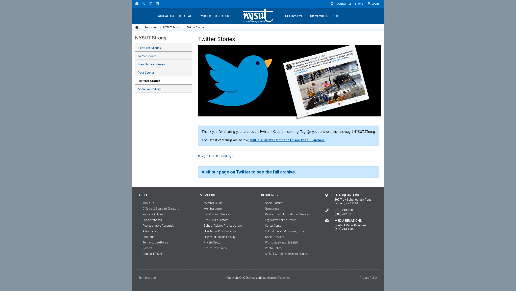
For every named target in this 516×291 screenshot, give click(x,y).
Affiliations (149, 231)
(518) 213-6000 (344, 210)
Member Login (213, 208)
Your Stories (146, 72)
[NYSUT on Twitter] (142, 3)
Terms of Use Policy (155, 242)
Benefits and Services (217, 214)
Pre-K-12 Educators (216, 220)
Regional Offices (153, 214)
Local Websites (152, 220)
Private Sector (213, 242)
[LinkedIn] (156, 3)
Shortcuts (149, 236)
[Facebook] (135, 3)
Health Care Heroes (151, 64)
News (336, 16)
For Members (318, 16)
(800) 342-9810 (344, 214)
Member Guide (213, 203)
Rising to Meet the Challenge (215, 156)
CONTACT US (344, 3)
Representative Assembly (158, 225)
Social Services (275, 236)
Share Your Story (149, 89)
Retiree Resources (215, 248)
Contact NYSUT (152, 253)
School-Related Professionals (223, 225)
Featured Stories (149, 48)
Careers (147, 248)
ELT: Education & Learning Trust (285, 231)
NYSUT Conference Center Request (287, 253)
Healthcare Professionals (220, 231)
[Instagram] (149, 3)
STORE (359, 3)
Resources (151, 27)
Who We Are (166, 16)
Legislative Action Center (280, 220)
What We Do (187, 16)
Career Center (273, 225)
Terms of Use (147, 277)
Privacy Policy (369, 277)
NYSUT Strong (172, 27)
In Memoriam (147, 56)
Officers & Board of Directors (161, 208)
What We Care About (215, 16)
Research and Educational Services (287, 214)
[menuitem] (166, 16)
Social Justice (274, 203)
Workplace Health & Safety (282, 242)
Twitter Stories (149, 81)
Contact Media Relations (350, 225)
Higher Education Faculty (219, 236)
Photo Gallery (273, 248)
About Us (148, 203)
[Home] (136, 27)
